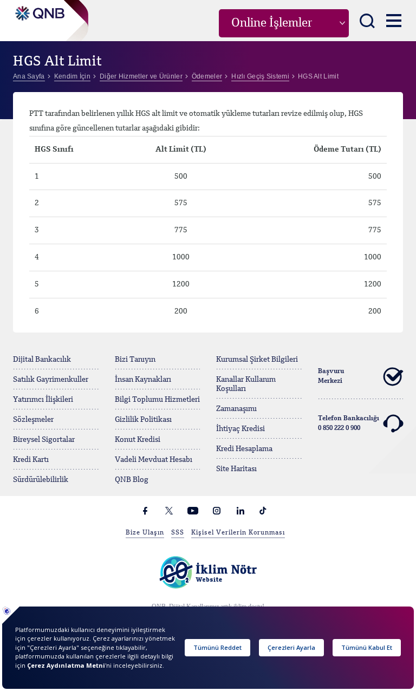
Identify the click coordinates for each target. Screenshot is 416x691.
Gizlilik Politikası (143, 419)
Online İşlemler (271, 23)
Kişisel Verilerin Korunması (238, 533)
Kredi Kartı (31, 460)
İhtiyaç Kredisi (240, 429)
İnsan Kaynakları (143, 379)
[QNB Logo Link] (38, 10)
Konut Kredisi (137, 440)
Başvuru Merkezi (331, 376)
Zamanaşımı (236, 409)
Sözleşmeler (33, 419)
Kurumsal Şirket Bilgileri (257, 359)
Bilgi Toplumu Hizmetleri (157, 399)
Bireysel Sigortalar (44, 440)
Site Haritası (236, 469)
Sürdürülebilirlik (40, 480)
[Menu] (394, 20)
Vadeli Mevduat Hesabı (153, 460)
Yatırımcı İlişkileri (43, 399)
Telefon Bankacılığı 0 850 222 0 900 (348, 423)
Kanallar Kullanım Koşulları (246, 384)
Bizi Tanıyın (135, 359)
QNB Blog (131, 480)
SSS (177, 533)
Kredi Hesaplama (244, 449)
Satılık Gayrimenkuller (50, 379)
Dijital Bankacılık (42, 359)
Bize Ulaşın (145, 533)
